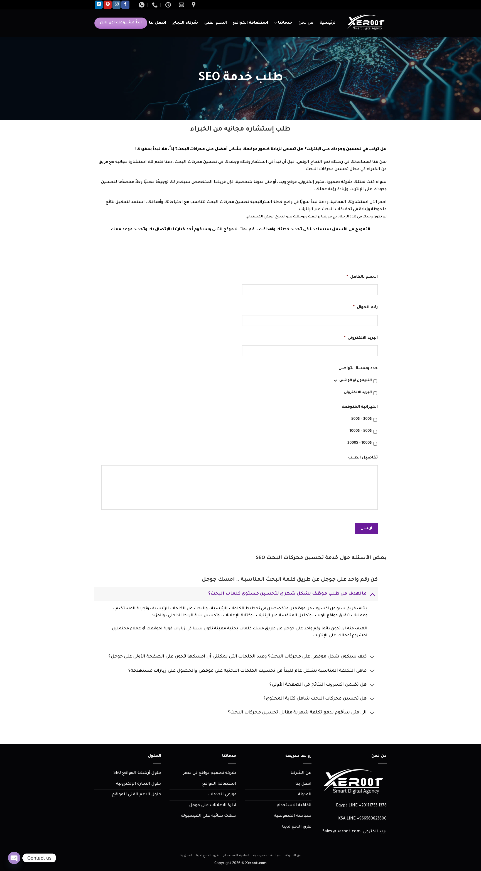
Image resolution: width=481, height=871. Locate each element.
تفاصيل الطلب (363, 458)
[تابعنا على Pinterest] (108, 5)
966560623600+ (372, 819)
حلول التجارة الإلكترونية (138, 784)
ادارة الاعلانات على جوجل (212, 805)
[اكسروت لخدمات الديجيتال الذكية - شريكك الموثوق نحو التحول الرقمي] (366, 23)
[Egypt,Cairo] (192, 4)
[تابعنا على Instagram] (116, 5)
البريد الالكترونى (361, 338)
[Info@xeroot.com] (180, 4)
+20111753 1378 (373, 806)
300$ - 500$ (361, 419)
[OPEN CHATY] (14, 858)
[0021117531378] (154, 4)
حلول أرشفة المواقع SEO (137, 773)
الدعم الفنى (215, 23)
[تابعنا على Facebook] (125, 5)
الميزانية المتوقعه (360, 407)
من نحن (305, 23)
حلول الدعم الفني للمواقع (136, 795)
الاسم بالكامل (362, 277)
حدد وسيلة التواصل (358, 368)
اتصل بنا (157, 23)
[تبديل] (372, 594)
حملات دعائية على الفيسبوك (208, 816)
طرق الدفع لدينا (296, 827)
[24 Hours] (167, 4)
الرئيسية (328, 23)
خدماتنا (285, 23)
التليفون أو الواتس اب (353, 380)
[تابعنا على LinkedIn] (99, 5)
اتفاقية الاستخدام (294, 805)
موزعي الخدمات (222, 795)
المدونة (304, 795)
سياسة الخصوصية (292, 816)
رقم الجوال (365, 307)
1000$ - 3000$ (359, 443)
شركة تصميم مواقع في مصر (209, 773)
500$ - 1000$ (361, 431)
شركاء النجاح (185, 23)
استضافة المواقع (250, 23)
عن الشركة (301, 773)
